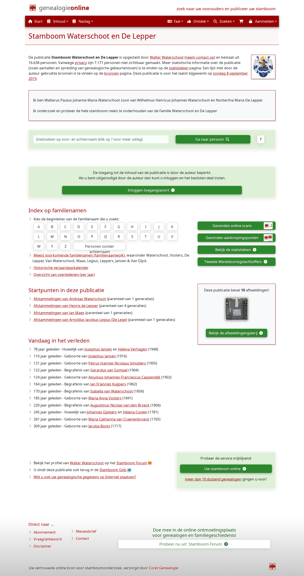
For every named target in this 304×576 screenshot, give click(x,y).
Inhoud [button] (58, 21)
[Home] (272, 566)
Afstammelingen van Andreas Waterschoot (70, 298)
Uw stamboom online (222, 468)
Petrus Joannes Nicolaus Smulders (117, 363)
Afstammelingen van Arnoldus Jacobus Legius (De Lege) (80, 319)
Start (38, 21)
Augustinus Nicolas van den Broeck (120, 405)
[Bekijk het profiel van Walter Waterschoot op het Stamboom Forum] (263, 66)
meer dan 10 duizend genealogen (213, 479)
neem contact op (200, 57)
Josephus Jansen (98, 349)
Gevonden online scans (232, 225)
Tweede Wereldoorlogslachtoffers (233, 261)
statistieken (178, 68)
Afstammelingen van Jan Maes (59, 312)
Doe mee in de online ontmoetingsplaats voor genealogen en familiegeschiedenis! (194, 532)
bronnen (111, 73)
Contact (82, 538)
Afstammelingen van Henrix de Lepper (66, 305)
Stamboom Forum (131, 462)
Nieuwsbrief (86, 531)
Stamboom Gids (113, 469)
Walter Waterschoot (167, 57)
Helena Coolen (135, 412)
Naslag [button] (84, 21)
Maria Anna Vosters (105, 398)
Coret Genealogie (163, 568)
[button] (175, 21)
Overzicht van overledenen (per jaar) (64, 274)
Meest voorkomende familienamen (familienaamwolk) (79, 255)
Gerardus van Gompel (109, 370)
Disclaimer (42, 546)
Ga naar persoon (210, 139)
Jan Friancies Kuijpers (108, 384)
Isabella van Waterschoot (111, 391)
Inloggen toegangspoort (149, 190)
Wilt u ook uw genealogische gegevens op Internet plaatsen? (85, 476)
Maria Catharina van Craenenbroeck (118, 419)
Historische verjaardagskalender (61, 267)
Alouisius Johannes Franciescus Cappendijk (124, 377)
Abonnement (45, 532)
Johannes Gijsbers (102, 412)
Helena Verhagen (132, 349)
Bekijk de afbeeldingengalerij (233, 333)
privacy (81, 62)
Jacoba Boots (99, 426)
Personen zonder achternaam (99, 247)
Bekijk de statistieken (233, 249)
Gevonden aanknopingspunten (232, 237)
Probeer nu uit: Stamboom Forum (191, 544)
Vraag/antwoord (48, 539)
